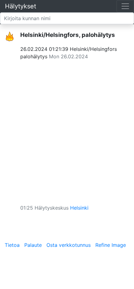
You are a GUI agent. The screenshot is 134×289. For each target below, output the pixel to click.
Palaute (33, 245)
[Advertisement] (67, 130)
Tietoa (12, 245)
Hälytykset (20, 6)
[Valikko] (125, 6)
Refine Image (110, 245)
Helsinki (79, 208)
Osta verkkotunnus (68, 245)
